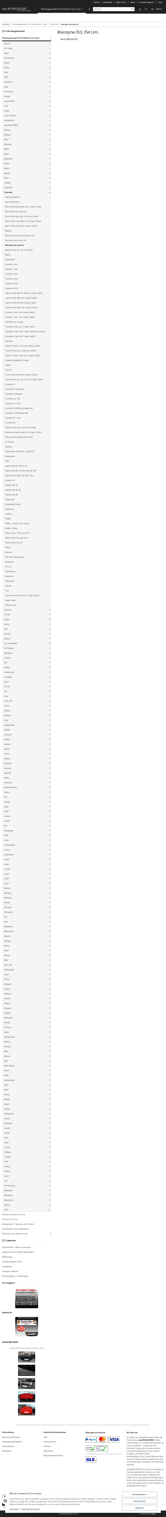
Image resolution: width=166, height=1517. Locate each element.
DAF (6, 629)
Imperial (7, 773)
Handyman (10, 456)
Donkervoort (9, 672)
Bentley (7, 130)
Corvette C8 (10, 423)
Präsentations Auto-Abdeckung (15, 1229)
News (132, 2)
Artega (7, 96)
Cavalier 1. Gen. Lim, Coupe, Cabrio (20, 312)
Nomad (8, 552)
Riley (6, 1051)
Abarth (7, 44)
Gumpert (8, 735)
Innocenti (8, 783)
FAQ (160, 2)
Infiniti (6, 778)
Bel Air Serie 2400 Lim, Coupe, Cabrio (21, 226)
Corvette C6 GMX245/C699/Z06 (19, 408)
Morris (6, 946)
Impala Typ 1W (11, 495)
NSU (6, 960)
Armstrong (8, 92)
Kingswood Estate (12, 504)
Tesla (6, 1143)
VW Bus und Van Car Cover (13, 1214)
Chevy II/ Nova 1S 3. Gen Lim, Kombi (20, 351)
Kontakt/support (146, 2)
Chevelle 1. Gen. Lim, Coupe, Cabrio (20, 327)
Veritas (7, 1171)
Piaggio (7, 1013)
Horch (6, 754)
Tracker (8, 586)
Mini (6, 922)
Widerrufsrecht (50, 1442)
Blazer (8, 255)
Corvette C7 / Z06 (13, 418)
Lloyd (6, 874)
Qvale (6, 1032)
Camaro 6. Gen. (11, 288)
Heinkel (7, 744)
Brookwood (10, 259)
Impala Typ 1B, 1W (13, 490)
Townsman (9, 581)
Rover (6, 1071)
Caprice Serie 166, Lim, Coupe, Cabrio (21, 298)
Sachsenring (9, 1080)
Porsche (7, 1027)
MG (5, 917)
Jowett (7, 821)
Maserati (7, 893)
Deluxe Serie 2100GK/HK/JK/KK (19, 437)
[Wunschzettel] (146, 9)
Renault (7, 1047)
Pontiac (7, 1023)
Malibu (8, 519)
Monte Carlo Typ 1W (13, 543)
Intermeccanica (10, 787)
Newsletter (6, 1451)
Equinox (8, 447)
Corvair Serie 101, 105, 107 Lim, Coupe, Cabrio (24, 379)
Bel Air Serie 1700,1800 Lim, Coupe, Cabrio (23, 221)
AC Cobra (8, 48)
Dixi (5, 663)
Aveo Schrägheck (12, 197)
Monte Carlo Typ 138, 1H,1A (16, 538)
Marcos (7, 888)
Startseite (107, 2)
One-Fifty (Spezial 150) (15, 557)
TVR (6, 1162)
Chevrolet (8, 192)
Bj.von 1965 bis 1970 (69, 39)
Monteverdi (9, 931)
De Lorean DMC (11, 643)
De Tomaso (9, 648)
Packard (7, 984)
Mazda (7, 903)
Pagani (7, 989)
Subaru (7, 1119)
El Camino (9, 442)
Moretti (7, 936)
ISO (5, 797)
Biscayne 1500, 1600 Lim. (16, 240)
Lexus (6, 859)
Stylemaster (10, 571)
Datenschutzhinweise (11, 1437)
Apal (6, 87)
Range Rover (9, 1037)
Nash (6, 951)
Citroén (7, 615)
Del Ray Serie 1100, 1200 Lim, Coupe (20, 427)
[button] (140, 9)
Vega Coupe (10, 600)
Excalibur (8, 677)
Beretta (8, 231)
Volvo (6, 1176)
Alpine (6, 68)
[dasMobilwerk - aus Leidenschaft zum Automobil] (17, 9)
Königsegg (8, 831)
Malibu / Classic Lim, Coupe (17, 523)
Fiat (5, 691)
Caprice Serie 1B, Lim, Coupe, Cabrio (20, 303)
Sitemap (47, 1446)
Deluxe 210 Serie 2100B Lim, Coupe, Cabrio (23, 432)
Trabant (7, 1152)
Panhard (7, 994)
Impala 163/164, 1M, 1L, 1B (16, 466)
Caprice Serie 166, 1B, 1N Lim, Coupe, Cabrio (24, 293)
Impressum (48, 1451)
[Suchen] (132, 9)
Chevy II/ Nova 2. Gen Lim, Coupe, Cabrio (22, 355)
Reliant (7, 1042)
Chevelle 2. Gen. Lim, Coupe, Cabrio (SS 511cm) (25, 331)
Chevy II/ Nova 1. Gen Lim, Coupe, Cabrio (22, 346)
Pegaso (7, 1003)
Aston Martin (9, 101)
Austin (6, 111)
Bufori (6, 168)
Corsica (8, 370)
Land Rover (9, 855)
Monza (8, 547)
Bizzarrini (8, 144)
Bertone (7, 135)
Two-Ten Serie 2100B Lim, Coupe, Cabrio (22, 595)
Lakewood (9, 509)
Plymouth (8, 1018)
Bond (6, 154)
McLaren (8, 907)
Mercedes (8, 912)
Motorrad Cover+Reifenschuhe (14, 1234)
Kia (5, 826)
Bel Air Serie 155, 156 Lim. (16, 212)
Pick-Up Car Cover (10, 1219)
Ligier (6, 864)
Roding (7, 1056)
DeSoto (7, 658)
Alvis (6, 72)
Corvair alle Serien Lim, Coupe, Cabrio (21, 375)
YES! (6, 1210)
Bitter (6, 140)
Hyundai (7, 768)
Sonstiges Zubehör (10, 1271)
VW (5, 1181)
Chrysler (7, 610)
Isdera (6, 792)
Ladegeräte (7, 1267)
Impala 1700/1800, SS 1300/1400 (19, 475)
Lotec (6, 879)
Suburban (9, 576)
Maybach (8, 898)
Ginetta (7, 715)
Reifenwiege (7, 1257)
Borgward (8, 159)
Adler (6, 53)
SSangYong (9, 1114)
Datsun (7, 639)
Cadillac (7, 183)
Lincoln (7, 869)
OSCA (6, 979)
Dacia (6, 624)
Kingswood (10, 499)
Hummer (8, 763)
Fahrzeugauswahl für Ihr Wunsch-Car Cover (20, 38)
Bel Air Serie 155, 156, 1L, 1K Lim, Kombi (21, 216)
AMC (6, 77)
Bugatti (7, 173)
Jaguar (7, 802)
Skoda (6, 1099)
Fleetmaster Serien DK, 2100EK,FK (19, 451)
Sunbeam (8, 1123)
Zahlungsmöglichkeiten (12, 1442)
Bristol (6, 164)
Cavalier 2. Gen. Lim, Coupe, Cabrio (20, 317)
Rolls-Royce (9, 1066)
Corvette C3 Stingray (14, 394)
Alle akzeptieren (139, 1494)
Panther (7, 999)
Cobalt (8, 365)
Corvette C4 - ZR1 (12, 399)
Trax (7, 591)
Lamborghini (9, 845)
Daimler (7, 634)
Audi (6, 106)
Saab (6, 1075)
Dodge (7, 667)
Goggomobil (9, 725)
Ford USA (8, 701)
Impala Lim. (10, 480)
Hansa (6, 739)
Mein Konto (121, 2)
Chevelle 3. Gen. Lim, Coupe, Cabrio (20, 336)
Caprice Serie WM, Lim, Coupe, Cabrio (21, 307)
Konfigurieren (139, 1501)
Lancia (7, 850)
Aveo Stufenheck (12, 202)
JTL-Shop (152, 1514)
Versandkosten (8, 1446)
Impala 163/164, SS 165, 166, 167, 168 (20, 471)
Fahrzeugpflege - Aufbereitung (15, 1276)
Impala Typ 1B (11, 485)
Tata (6, 1138)
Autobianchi (9, 120)
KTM (6, 835)
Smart (6, 1104)
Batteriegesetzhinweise (53, 1455)
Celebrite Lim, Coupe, (14, 322)
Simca (6, 1095)
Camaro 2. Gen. (11, 269)
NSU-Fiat (8, 965)
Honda (7, 749)
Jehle (6, 811)
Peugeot (7, 1008)
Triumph (7, 1157)
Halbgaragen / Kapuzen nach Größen (18, 1224)
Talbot (7, 1133)
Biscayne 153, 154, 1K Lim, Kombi (19, 250)
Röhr (6, 1061)
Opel (6, 975)
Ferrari (7, 687)
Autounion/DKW (11, 125)
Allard (6, 63)
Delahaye (8, 653)
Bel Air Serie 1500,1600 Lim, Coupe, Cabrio (23, 207)
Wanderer (8, 1191)
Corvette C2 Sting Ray (14, 389)
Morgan (7, 941)
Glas (6, 720)
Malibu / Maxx (11, 528)
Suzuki (7, 1128)
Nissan (7, 955)
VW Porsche (9, 1186)
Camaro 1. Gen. (11, 264)
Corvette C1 (10, 384)
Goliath (7, 730)
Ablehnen (139, 1508)
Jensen (7, 816)
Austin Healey (10, 116)
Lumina (8, 514)
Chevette (9, 341)
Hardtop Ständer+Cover (12, 1262)
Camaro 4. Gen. (11, 279)
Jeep (6, 807)
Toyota (7, 1147)
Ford (6, 696)
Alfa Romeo (9, 58)
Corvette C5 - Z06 (12, 403)
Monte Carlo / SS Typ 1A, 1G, (17, 533)
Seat (6, 1085)
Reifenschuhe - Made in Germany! (16, 1247)
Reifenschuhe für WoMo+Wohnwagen (18, 1252)
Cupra (6, 619)
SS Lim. (8, 567)
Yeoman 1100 (10, 605)
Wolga (7, 1205)
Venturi (7, 1167)
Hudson (7, 759)
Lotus (6, 883)
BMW (6, 149)
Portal (96, 2)
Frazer (6, 706)
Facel (6, 682)
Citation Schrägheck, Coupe (17, 360)
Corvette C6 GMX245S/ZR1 (16, 413)
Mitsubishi (8, 927)
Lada (6, 840)
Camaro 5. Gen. (11, 283)
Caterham (8, 188)
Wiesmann (8, 1200)
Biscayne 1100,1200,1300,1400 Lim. (20, 236)
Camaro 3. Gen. (11, 274)
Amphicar (8, 82)
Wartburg (8, 1195)
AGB (45, 1437)
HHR (7, 461)
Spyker (7, 1109)
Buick (6, 178)
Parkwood (9, 562)
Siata (6, 1090)
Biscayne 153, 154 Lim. (14, 245)
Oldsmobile (9, 970)
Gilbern (7, 711)
